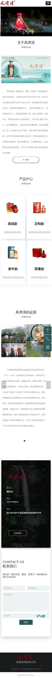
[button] (48, 3)
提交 (26, 622)
